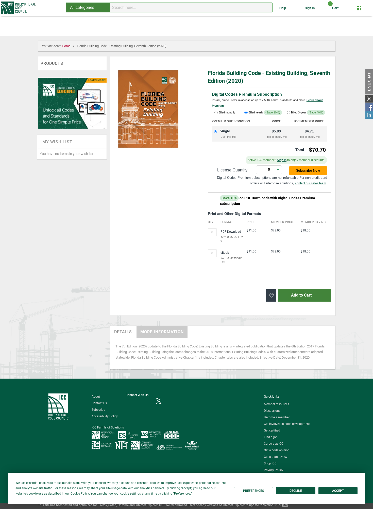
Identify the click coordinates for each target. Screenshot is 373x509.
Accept (338, 491)
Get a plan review (275, 457)
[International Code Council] (18, 8)
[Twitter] (158, 401)
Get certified (272, 430)
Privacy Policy (273, 470)
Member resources (276, 404)
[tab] (123, 332)
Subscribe (98, 410)
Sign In (309, 8)
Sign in (281, 160)
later (285, 505)
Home (66, 46)
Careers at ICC (273, 443)
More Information (162, 331)
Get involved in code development (287, 424)
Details (123, 331)
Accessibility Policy (105, 416)
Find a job (271, 437)
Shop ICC (270, 463)
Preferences (253, 491)
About (96, 396)
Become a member (277, 417)
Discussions (272, 411)
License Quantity (232, 170)
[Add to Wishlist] (271, 295)
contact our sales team (310, 183)
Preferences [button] (182, 493)
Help (283, 8)
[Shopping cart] (326, 10)
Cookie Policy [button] (80, 493)
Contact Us (99, 403)
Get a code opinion (277, 450)
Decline (296, 491)
